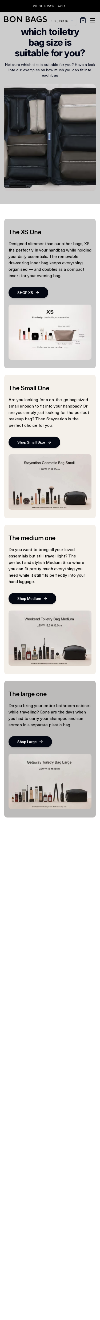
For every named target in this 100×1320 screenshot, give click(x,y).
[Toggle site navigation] (92, 20)
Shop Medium (29, 598)
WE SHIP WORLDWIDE (50, 6)
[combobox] (63, 21)
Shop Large (27, 741)
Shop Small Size (31, 442)
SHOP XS (25, 292)
